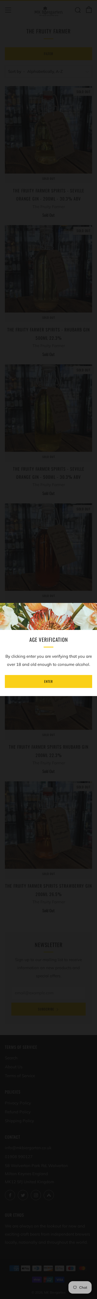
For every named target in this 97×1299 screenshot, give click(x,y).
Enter (48, 681)
